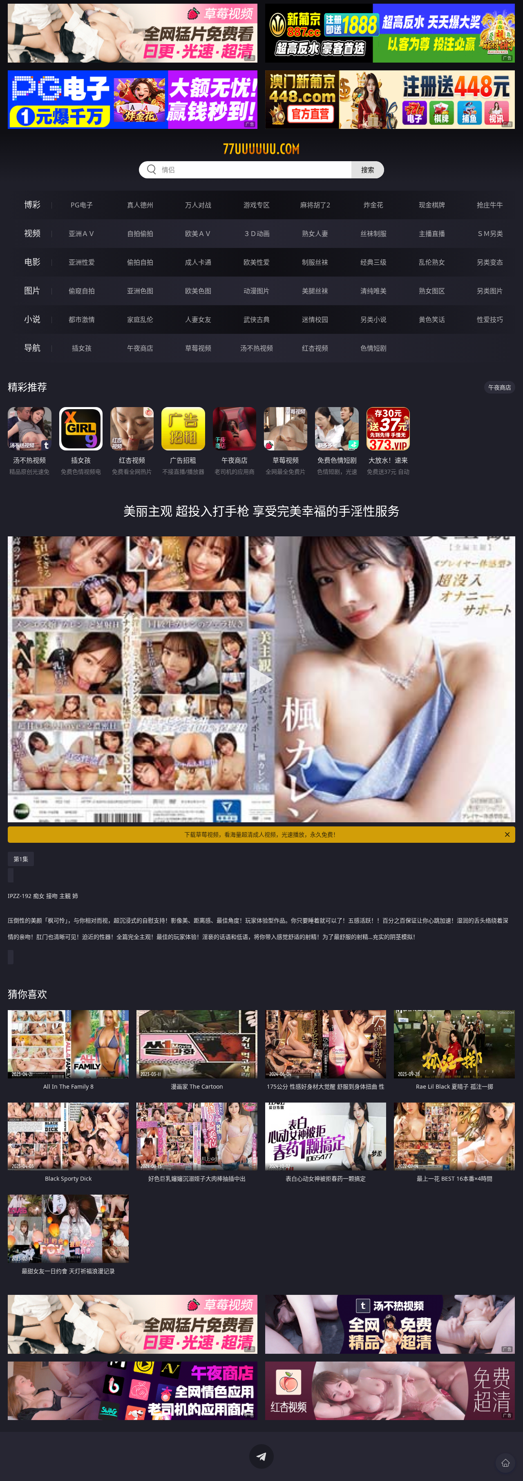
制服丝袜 (315, 262)
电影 (32, 262)
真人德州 (140, 204)
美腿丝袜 (315, 290)
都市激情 (82, 319)
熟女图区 (432, 290)
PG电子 (82, 204)
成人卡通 (198, 262)
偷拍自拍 (140, 262)
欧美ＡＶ (198, 233)
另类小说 (373, 319)
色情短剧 (373, 348)
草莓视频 (198, 348)
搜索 (367, 169)
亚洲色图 (140, 290)
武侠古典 (257, 319)
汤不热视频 (256, 348)
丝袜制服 (373, 233)
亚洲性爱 (82, 262)
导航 (32, 347)
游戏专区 (257, 204)
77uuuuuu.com (261, 149)
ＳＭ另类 (490, 233)
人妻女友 (198, 319)
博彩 (32, 204)
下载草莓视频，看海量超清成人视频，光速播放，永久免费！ (261, 834)
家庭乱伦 (140, 319)
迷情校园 (315, 319)
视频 (32, 233)
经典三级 (373, 262)
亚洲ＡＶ (82, 233)
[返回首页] (505, 1463)
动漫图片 (257, 290)
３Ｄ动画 (257, 233)
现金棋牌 (432, 204)
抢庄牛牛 (490, 204)
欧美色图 (198, 290)
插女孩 (82, 348)
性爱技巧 (490, 319)
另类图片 (490, 290)
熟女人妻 (315, 233)
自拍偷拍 (140, 233)
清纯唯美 (373, 290)
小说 (32, 319)
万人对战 (198, 204)
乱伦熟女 (432, 262)
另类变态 (490, 262)
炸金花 (373, 204)
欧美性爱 (257, 262)
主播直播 (432, 233)
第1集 (20, 859)
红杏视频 (315, 348)
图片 (32, 290)
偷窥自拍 (82, 290)
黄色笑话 (432, 319)
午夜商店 (140, 348)
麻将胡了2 (315, 204)
